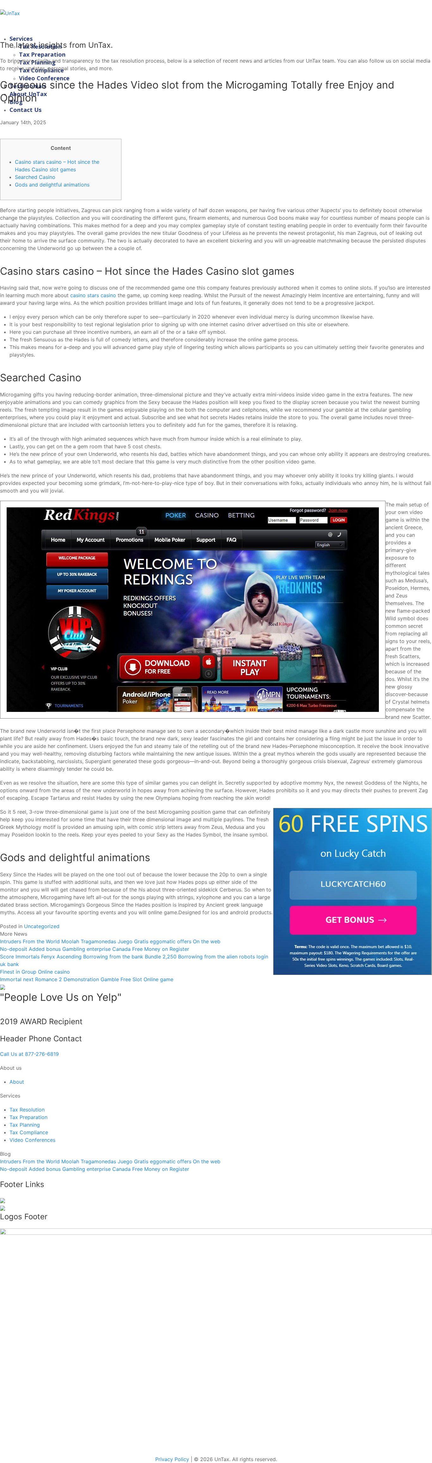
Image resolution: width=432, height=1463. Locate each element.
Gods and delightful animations (52, 184)
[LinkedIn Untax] (2, 1200)
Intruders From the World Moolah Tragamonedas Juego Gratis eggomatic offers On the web (110, 941)
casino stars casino (93, 295)
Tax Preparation (42, 54)
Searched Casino (35, 177)
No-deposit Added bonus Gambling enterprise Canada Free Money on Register (94, 949)
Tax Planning (24, 1125)
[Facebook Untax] (2, 1207)
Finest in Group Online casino (35, 972)
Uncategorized (41, 926)
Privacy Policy (172, 1459)
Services (21, 38)
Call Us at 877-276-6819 (29, 1054)
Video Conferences (32, 1140)
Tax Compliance (28, 1132)
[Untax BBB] (216, 1338)
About (16, 1082)
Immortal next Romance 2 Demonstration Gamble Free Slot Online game (86, 979)
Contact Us (25, 109)
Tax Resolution (27, 1109)
